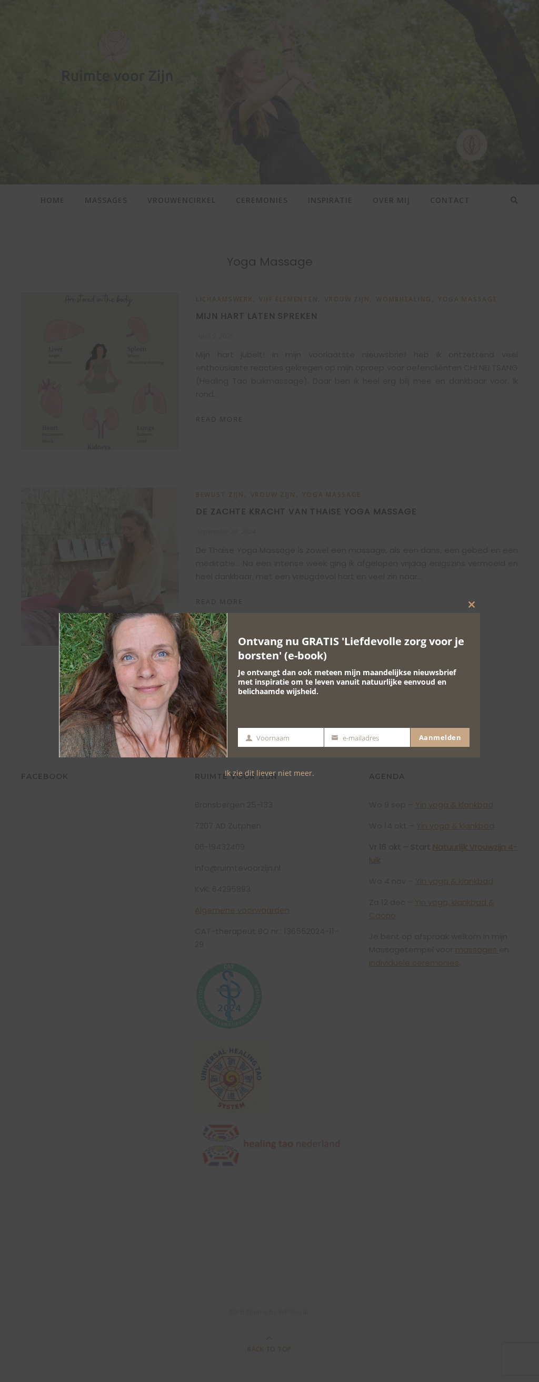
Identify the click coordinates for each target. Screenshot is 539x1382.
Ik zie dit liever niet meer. (269, 773)
